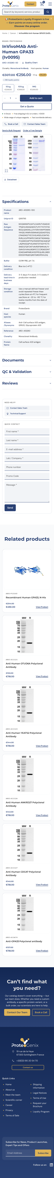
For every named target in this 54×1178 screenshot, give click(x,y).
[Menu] (50, 4)
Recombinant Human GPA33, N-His (26, 597)
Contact (30, 4)
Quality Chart (31, 62)
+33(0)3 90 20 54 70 (27, 1060)
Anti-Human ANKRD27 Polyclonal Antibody (25, 804)
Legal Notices (40, 1092)
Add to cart (35, 98)
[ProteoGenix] (10, 4)
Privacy (9, 1110)
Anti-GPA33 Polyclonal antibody (24, 941)
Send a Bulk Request (11, 130)
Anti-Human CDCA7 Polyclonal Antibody (23, 874)
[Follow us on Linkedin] (51, 1165)
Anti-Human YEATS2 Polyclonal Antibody (24, 735)
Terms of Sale (12, 1115)
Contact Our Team (17, 1012)
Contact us (28, 1067)
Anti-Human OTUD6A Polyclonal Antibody (24, 665)
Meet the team (13, 1094)
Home (4, 33)
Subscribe (43, 1153)
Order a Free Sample (32, 130)
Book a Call (41, 1012)
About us (10, 1089)
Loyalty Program (41, 1111)
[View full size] (6, 171)
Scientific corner (14, 1099)
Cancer (13, 33)
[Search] (48, 12)
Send (10, 507)
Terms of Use (39, 1098)
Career (9, 1105)
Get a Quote (27, 106)
